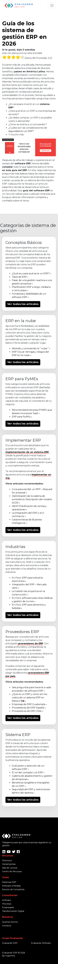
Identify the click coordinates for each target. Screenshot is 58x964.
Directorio (7, 860)
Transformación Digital (13, 911)
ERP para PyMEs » (22, 416)
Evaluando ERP (9, 943)
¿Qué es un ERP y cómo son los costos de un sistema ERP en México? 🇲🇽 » (29, 697)
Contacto (6, 925)
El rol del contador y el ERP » (28, 772)
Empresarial (8, 907)
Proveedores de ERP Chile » (27, 711)
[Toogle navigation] (52, 5)
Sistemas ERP (9, 882)
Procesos (6, 904)
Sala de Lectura (9, 868)
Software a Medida (11, 886)
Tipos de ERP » (20, 277)
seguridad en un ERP (20, 131)
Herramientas (8, 864)
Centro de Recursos (12, 871)
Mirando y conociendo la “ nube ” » (31, 348)
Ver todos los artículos (22, 304)
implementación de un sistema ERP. (27, 452)
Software (6, 900)
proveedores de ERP (30, 643)
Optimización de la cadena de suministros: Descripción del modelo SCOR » (32, 499)
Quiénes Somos (10, 922)
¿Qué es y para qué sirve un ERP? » (31, 273)
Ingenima (10, 955)
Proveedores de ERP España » (29, 707)
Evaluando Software (41, 943)
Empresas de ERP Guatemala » (29, 704)
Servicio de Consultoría (13, 889)
